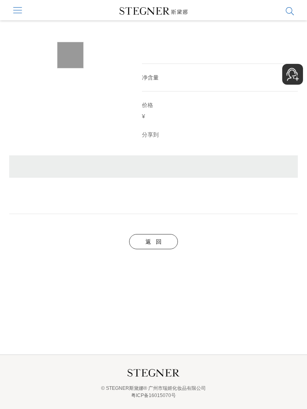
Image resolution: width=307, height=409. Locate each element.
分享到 (150, 134)
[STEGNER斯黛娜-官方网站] (153, 12)
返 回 (153, 241)
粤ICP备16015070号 (153, 395)
